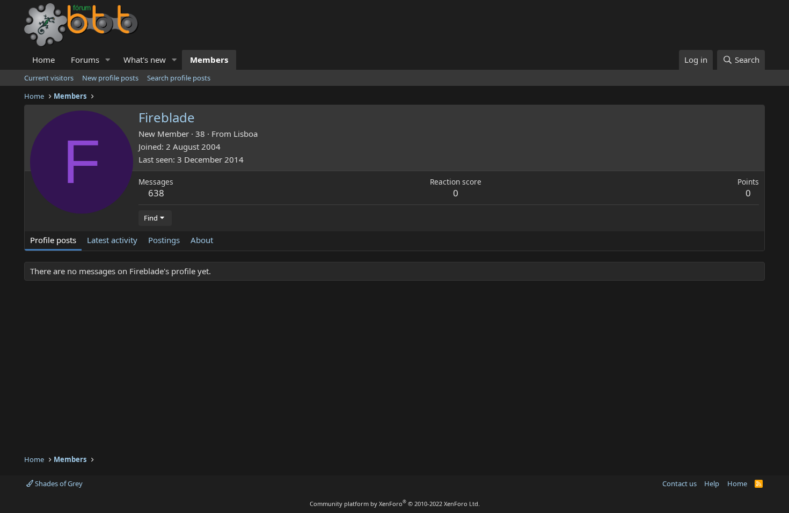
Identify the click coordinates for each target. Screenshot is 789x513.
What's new (144, 59)
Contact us (679, 483)
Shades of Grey (58, 483)
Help (711, 483)
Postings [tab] (164, 239)
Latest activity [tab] (112, 239)
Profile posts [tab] (53, 239)
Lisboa (245, 133)
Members (209, 59)
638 (156, 193)
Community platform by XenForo (395, 504)
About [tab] (202, 239)
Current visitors (49, 78)
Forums (85, 59)
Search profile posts (178, 78)
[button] (107, 60)
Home (43, 59)
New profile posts (110, 78)
